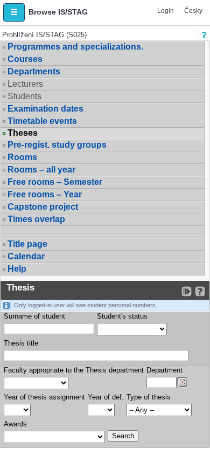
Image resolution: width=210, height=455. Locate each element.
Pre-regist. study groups (57, 144)
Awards (15, 424)
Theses (23, 133)
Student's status (122, 316)
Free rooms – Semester (55, 182)
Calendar (26, 256)
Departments (34, 71)
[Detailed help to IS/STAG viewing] (200, 291)
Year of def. (106, 397)
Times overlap (36, 219)
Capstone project (43, 206)
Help (17, 268)
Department (164, 370)
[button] (14, 12)
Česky (193, 11)
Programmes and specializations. (75, 46)
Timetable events (42, 121)
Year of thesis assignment (44, 397)
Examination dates (45, 108)
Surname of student (34, 316)
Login (165, 11)
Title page (27, 244)
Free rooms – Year (45, 194)
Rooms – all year (41, 169)
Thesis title (21, 343)
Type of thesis (149, 397)
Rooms (22, 157)
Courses (25, 59)
